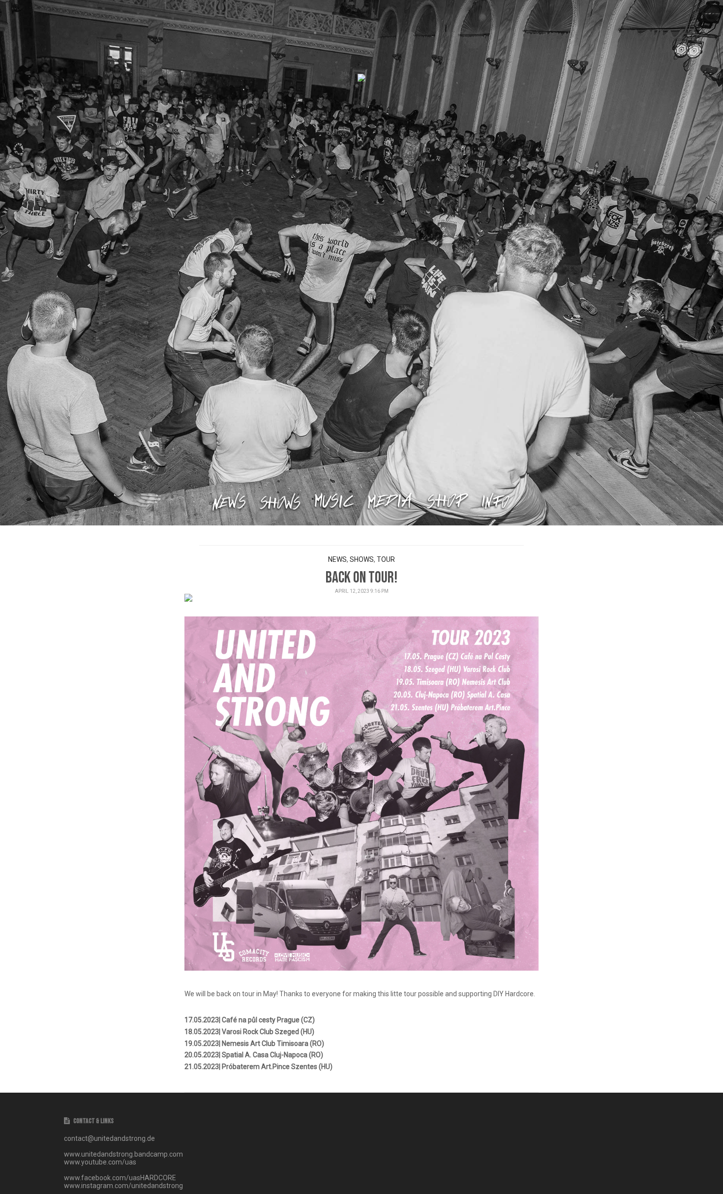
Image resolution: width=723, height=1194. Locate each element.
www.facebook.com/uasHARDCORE (120, 1178)
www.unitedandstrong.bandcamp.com (123, 1154)
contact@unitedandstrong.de (109, 1138)
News (337, 559)
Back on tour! (361, 577)
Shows (362, 559)
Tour (386, 559)
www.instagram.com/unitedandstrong (123, 1186)
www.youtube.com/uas (100, 1162)
